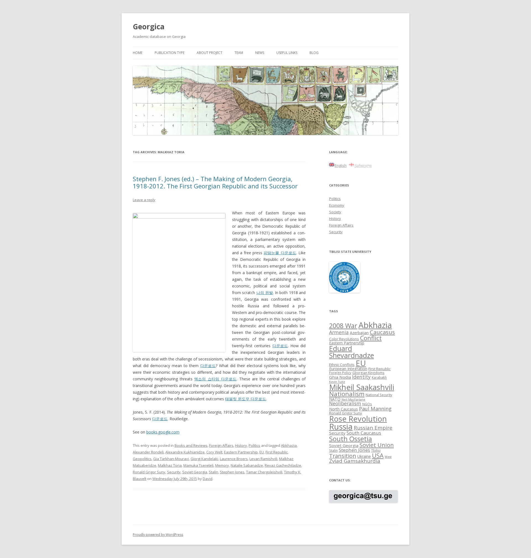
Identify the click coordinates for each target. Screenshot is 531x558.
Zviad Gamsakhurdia (354, 460)
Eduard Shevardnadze (351, 352)
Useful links (286, 52)
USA (378, 455)
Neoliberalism (345, 403)
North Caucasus (343, 409)
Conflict (371, 338)
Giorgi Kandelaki (204, 458)
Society (335, 211)
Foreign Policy (340, 372)
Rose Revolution (358, 418)
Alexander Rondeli (148, 452)
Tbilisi (376, 450)
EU (261, 452)
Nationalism (347, 394)
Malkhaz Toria (170, 465)
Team (239, 52)
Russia (341, 426)
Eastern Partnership (241, 452)
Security (174, 471)
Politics (254, 445)
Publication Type (169, 52)
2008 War (343, 325)
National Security (379, 395)
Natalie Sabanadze (247, 465)
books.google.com (162, 432)
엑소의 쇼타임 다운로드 (215, 378)
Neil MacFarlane (353, 399)
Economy (336, 205)
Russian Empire (373, 427)
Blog (314, 52)
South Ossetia (350, 438)
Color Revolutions (344, 338)
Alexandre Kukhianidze (185, 452)
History (241, 445)
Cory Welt (214, 452)
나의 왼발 (264, 292)
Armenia (339, 332)
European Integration (348, 368)
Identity (361, 376)
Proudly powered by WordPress (158, 534)
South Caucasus (364, 433)
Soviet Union (377, 445)
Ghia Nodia (340, 377)
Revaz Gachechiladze (283, 465)
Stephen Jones (232, 471)
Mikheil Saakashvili (361, 387)
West (388, 457)
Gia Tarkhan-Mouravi (171, 458)
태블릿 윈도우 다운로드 (245, 398)
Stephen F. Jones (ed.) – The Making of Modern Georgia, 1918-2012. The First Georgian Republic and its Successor (215, 182)
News (259, 52)
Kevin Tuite (337, 382)
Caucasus (382, 332)
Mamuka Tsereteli (198, 465)
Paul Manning (375, 408)
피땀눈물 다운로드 (280, 252)
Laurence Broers (234, 458)
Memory (222, 465)
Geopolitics (142, 458)
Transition (342, 456)
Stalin (213, 471)
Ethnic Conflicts (342, 364)
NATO (334, 399)
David (207, 478)
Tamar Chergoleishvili (264, 471)
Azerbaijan (359, 332)
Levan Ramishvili (263, 458)
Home (137, 52)
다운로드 (280, 345)
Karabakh (379, 377)
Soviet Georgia (194, 471)
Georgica (149, 27)
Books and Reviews (191, 445)
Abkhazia (289, 445)
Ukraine (364, 456)
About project (209, 52)
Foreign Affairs (221, 445)
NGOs (367, 404)
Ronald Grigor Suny (149, 471)
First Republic (277, 452)
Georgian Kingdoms (368, 372)
